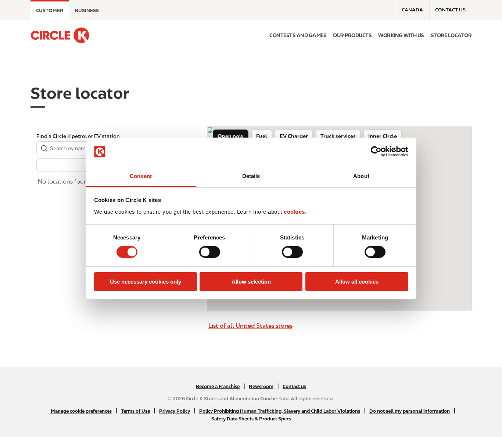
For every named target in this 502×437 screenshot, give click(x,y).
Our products (352, 35)
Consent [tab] (141, 176)
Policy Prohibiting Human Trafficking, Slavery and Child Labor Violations (279, 411)
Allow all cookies (357, 281)
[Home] (60, 35)
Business (87, 10)
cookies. (295, 212)
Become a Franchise (218, 386)
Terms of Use (135, 411)
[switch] (209, 252)
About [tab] (361, 176)
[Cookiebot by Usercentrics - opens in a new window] (376, 151)
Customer (49, 10)
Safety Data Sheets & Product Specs (251, 419)
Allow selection (251, 281)
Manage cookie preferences (81, 411)
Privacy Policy (174, 411)
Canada (412, 10)
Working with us (401, 35)
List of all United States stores (250, 325)
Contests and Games (297, 35)
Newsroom (261, 386)
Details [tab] (251, 176)
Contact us (450, 10)
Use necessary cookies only (145, 281)
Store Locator (451, 35)
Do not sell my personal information (409, 411)
